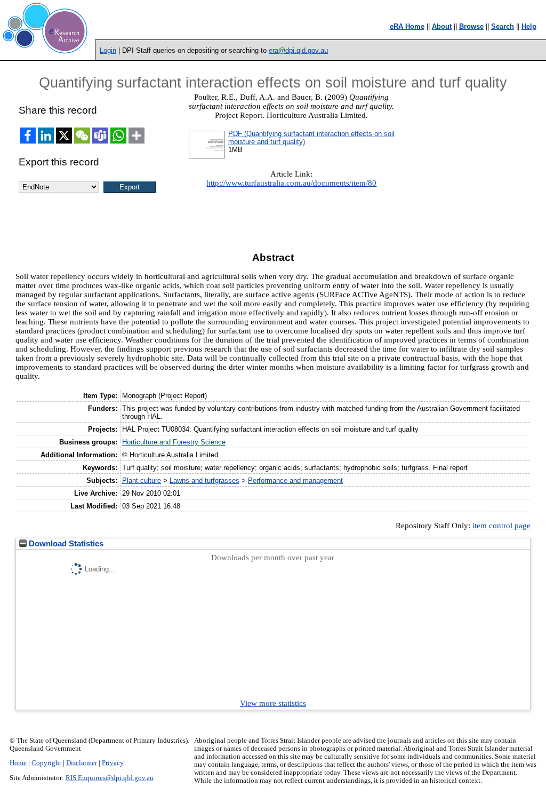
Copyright (46, 763)
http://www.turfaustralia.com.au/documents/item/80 (291, 183)
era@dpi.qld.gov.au (298, 50)
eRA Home (407, 26)
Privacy (113, 763)
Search (502, 26)
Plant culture (141, 480)
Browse (471, 26)
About (442, 26)
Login (108, 50)
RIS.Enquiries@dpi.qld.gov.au (110, 778)
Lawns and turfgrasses (204, 480)
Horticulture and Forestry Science (174, 442)
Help (528, 26)
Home (18, 763)
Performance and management (295, 480)
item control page (501, 525)
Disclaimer (81, 763)
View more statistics (273, 703)
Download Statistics (65, 543)
